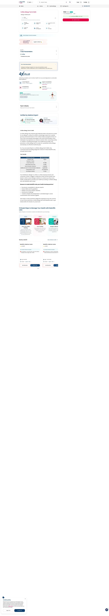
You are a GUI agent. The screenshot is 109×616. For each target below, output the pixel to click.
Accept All (19, 610)
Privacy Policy (10, 606)
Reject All (8, 610)
